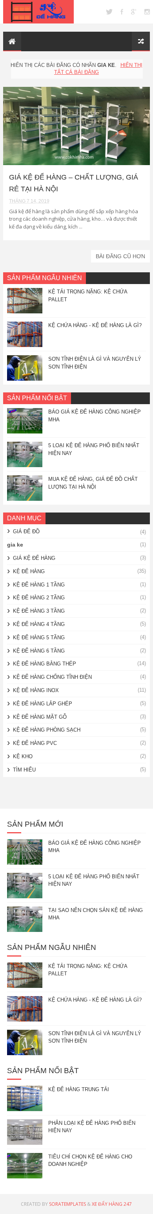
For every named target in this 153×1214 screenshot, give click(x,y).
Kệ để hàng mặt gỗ (40, 717)
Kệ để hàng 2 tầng (39, 598)
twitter (109, 11)
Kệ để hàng (29, 571)
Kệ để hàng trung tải (78, 1089)
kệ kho (23, 756)
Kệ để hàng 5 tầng (39, 637)
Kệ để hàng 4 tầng (39, 624)
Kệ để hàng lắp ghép (42, 704)
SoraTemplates (67, 1204)
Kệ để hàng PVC (35, 743)
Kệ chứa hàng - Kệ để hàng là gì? (95, 325)
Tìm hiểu (24, 770)
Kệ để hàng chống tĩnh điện (52, 677)
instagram (147, 11)
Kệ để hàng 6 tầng (39, 651)
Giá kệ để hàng (34, 558)
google (134, 11)
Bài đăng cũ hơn (120, 256)
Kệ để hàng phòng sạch (46, 730)
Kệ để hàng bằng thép (44, 664)
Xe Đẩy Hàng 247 (112, 1204)
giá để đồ (26, 531)
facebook (121, 11)
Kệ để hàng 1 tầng (39, 585)
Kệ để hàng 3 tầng (39, 611)
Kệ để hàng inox (36, 690)
